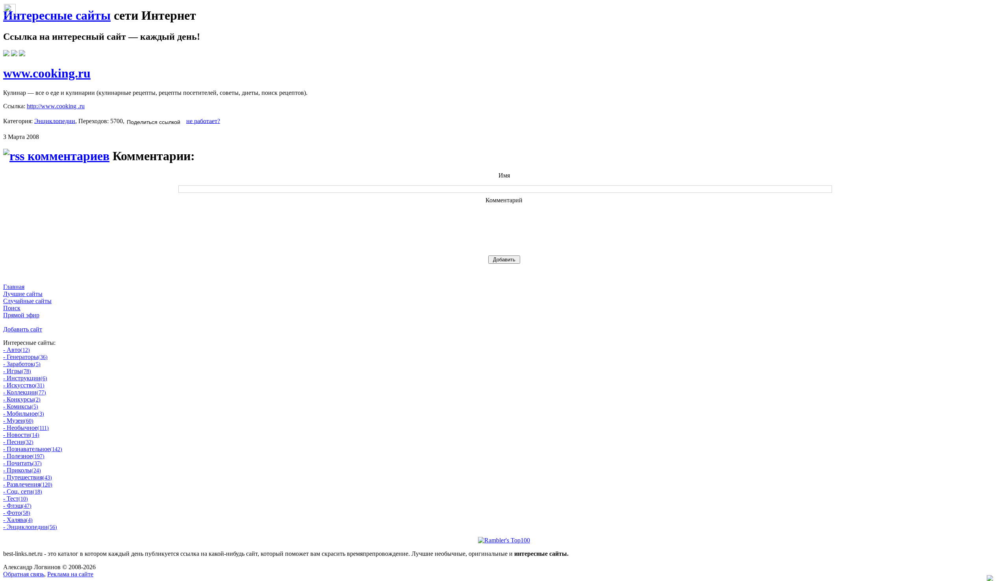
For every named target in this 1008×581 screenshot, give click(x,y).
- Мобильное (23, 413)
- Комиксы (20, 406)
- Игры (17, 371)
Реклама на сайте (70, 574)
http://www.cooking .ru (56, 106)
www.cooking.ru (47, 73)
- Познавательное (32, 449)
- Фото (16, 512)
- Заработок (22, 364)
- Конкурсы (22, 399)
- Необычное (26, 427)
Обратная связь (23, 574)
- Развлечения (27, 484)
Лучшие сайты (23, 293)
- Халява (18, 519)
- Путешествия (27, 477)
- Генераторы (25, 356)
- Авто (16, 349)
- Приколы (22, 470)
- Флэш (17, 505)
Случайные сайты (27, 301)
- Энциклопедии (30, 527)
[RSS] (22, 54)
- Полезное (23, 456)
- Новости (21, 434)
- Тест (15, 498)
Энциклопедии (54, 120)
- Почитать (22, 463)
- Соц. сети (22, 491)
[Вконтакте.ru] (6, 54)
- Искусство (23, 385)
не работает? (203, 120)
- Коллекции (24, 392)
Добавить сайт (22, 329)
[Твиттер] (14, 54)
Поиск (11, 308)
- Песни (18, 442)
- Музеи (18, 420)
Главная (13, 286)
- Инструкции (25, 378)
